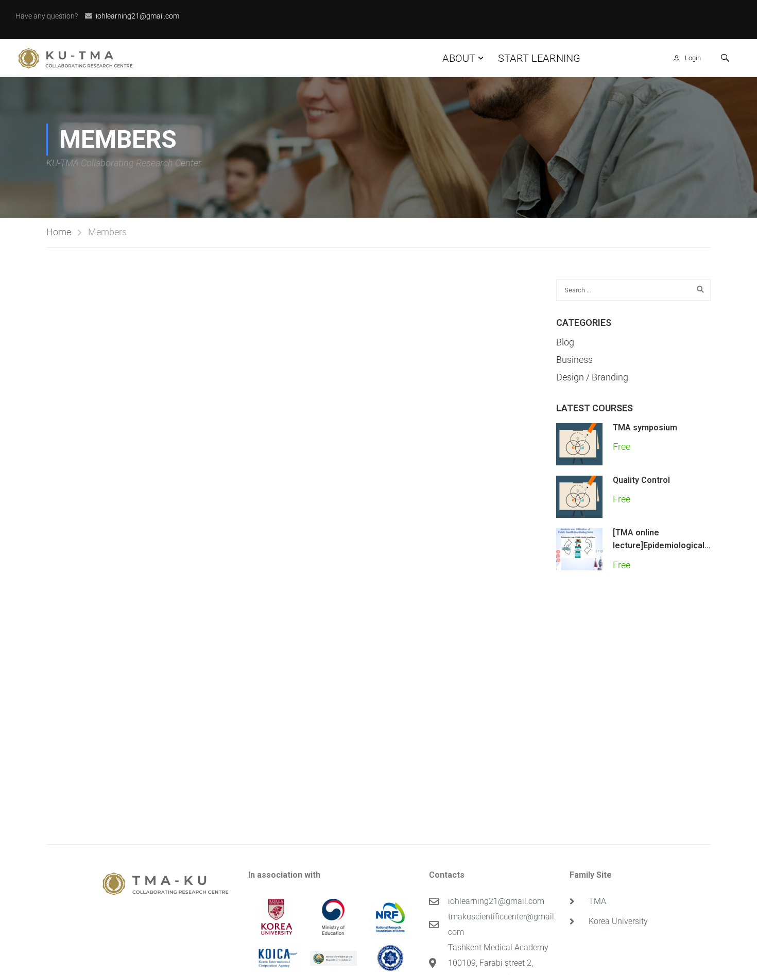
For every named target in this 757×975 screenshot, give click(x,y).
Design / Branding (592, 377)
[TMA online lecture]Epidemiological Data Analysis (658, 546)
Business (574, 359)
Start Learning (539, 58)
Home (58, 232)
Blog (565, 342)
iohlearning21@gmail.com (137, 16)
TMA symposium (645, 427)
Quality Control (641, 480)
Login (693, 58)
